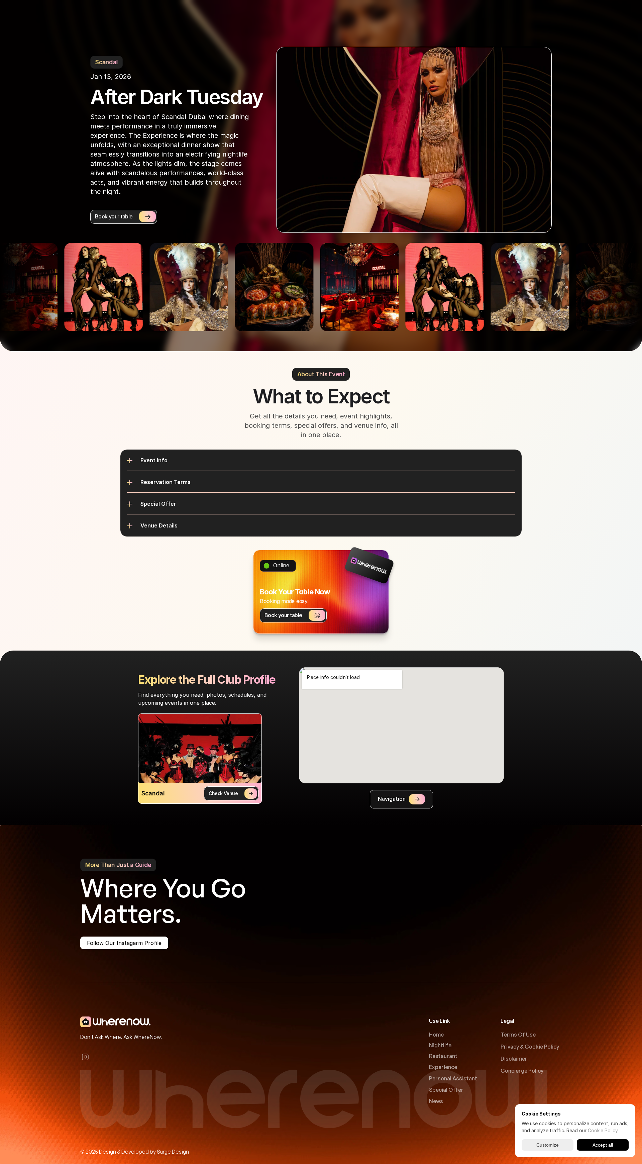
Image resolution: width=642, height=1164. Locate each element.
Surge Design (173, 1151)
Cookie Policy (603, 1130)
